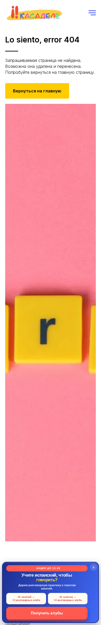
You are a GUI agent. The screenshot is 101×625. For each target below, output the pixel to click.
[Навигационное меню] (92, 13)
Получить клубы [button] (47, 613)
